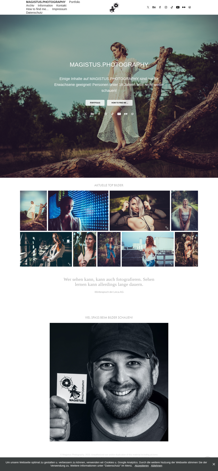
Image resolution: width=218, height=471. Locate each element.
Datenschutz (34, 12)
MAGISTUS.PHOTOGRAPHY (46, 2)
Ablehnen (156, 465)
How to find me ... (120, 103)
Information (45, 5)
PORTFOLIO (95, 103)
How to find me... (37, 9)
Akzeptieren (142, 465)
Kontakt (61, 5)
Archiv (30, 5)
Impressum (59, 9)
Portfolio (74, 2)
